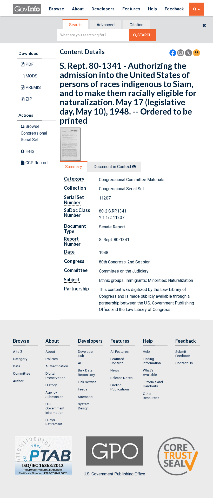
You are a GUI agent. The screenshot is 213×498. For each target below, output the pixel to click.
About (78, 8)
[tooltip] (134, 166)
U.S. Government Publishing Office (114, 474)
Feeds (82, 389)
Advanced (106, 24)
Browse (56, 8)
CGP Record (36, 162)
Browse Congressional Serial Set (34, 133)
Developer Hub (86, 353)
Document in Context (113, 166)
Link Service (87, 382)
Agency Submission (54, 394)
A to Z (18, 351)
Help (152, 8)
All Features (119, 351)
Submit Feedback (182, 353)
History (51, 385)
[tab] (75, 24)
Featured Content (117, 361)
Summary (73, 166)
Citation (136, 24)
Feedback (174, 8)
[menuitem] (25, 351)
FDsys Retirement (53, 422)
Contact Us (184, 363)
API (80, 363)
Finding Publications (120, 387)
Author (18, 381)
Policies (51, 359)
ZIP (28, 99)
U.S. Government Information (54, 408)
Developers (103, 8)
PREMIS (32, 87)
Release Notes (121, 378)
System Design (83, 406)
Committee (21, 373)
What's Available (150, 372)
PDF (29, 64)
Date (16, 366)
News (114, 370)
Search (75, 24)
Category (20, 359)
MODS (30, 76)
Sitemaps (85, 397)
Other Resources (151, 395)
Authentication (56, 366)
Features (131, 8)
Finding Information (152, 361)
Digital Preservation (55, 375)
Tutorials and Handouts (153, 384)
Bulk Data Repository (86, 372)
